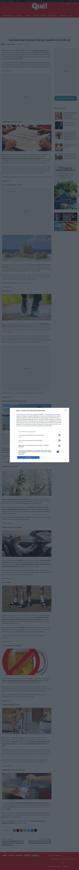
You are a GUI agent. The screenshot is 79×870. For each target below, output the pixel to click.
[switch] (59, 435)
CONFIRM (28, 457)
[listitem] (39, 432)
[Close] (66, 410)
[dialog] (39, 435)
